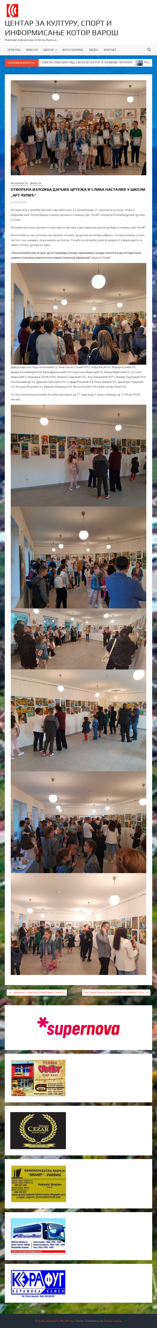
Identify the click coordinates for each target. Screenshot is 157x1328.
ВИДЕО (93, 49)
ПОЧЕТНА (14, 49)
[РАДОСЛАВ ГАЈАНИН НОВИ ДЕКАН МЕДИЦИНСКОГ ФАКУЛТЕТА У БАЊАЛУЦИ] (87, 62)
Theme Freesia (112, 1320)
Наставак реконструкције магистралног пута (114, 992)
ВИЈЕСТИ (32, 49)
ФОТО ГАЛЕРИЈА (72, 49)
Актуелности (19, 183)
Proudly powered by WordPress (54, 1320)
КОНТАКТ (110, 49)
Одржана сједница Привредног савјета (39, 992)
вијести (35, 183)
